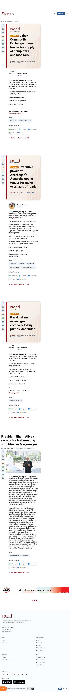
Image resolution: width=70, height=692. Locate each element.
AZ (63, 688)
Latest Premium (6, 643)
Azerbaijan (13, 263)
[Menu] (67, 13)
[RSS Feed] (26, 674)
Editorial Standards (41, 648)
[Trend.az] (7, 13)
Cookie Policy (39, 665)
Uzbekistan (13, 120)
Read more (19, 75)
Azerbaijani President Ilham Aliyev (19, 555)
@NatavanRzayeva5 (15, 113)
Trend (15, 218)
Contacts (38, 645)
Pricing (4, 657)
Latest (3, 640)
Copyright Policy (40, 662)
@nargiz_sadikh (14, 393)
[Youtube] (14, 674)
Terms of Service (40, 657)
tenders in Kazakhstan (16, 400)
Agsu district (30, 263)
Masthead (39, 643)
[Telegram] (18, 674)
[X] (11, 674)
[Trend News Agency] (7, 616)
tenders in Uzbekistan (25, 120)
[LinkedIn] (22, 674)
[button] (3, 25)
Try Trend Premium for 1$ (20, 138)
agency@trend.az (6, 631)
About (38, 640)
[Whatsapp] (3, 674)
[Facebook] (7, 674)
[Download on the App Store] (7, 682)
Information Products (7, 660)
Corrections (39, 650)
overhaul (21, 263)
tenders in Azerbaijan (28, 267)
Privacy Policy (40, 660)
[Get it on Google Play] (19, 682)
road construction (14, 267)
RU (66, 688)
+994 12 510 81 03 (6, 629)
